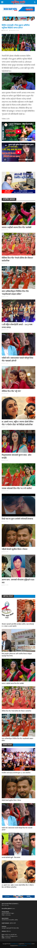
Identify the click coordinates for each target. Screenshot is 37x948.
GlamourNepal (28, 944)
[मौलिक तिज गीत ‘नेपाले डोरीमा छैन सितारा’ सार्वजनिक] (18, 244)
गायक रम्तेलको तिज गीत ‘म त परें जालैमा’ (17, 488)
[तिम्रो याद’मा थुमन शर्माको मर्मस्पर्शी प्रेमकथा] (18, 505)
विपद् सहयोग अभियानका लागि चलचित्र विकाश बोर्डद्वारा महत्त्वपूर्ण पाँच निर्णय (17, 655)
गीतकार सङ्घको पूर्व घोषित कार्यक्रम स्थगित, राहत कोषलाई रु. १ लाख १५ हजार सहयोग (18, 625)
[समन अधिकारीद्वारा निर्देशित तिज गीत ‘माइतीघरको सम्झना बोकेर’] (18, 277)
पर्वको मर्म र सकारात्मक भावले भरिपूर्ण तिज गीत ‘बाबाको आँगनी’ (17, 359)
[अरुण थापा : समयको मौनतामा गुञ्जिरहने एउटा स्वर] (18, 566)
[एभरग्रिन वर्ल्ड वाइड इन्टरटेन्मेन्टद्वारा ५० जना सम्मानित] (18, 759)
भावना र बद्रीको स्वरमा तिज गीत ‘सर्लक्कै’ (17, 227)
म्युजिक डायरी (5, 30)
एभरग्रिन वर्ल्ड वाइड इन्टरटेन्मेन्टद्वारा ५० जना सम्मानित (16, 773)
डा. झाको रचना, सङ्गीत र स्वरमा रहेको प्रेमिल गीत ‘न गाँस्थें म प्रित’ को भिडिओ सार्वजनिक (17, 423)
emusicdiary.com (14, 944)
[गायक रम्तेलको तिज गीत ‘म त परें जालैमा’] (18, 474)
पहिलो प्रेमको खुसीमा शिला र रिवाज (14, 549)
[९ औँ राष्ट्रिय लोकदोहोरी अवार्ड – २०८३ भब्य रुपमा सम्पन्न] (18, 311)
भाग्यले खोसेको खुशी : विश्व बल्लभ (11, 857)
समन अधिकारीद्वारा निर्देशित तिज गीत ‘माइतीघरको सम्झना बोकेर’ (15, 293)
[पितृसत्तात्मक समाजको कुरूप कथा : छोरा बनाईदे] (18, 441)
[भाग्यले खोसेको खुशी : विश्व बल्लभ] (18, 844)
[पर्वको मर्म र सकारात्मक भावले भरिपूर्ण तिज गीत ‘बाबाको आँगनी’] (18, 344)
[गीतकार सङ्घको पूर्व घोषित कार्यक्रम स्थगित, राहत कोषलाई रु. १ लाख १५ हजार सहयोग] (18, 611)
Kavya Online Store (22, 946)
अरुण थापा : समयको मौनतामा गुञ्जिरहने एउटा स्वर (18, 581)
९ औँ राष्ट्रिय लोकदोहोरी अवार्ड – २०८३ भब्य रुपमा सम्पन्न (17, 326)
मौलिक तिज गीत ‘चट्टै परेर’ (11, 391)
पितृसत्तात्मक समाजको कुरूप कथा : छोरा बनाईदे (16, 456)
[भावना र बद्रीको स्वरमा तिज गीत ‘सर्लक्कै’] (18, 213)
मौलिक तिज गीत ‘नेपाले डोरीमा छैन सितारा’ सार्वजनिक (17, 259)
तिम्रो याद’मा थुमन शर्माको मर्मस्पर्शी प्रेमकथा (17, 518)
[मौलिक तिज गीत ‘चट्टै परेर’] (18, 377)
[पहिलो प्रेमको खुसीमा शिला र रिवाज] (18, 535)
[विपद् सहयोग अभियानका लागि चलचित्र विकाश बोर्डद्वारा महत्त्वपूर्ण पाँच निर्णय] (18, 640)
